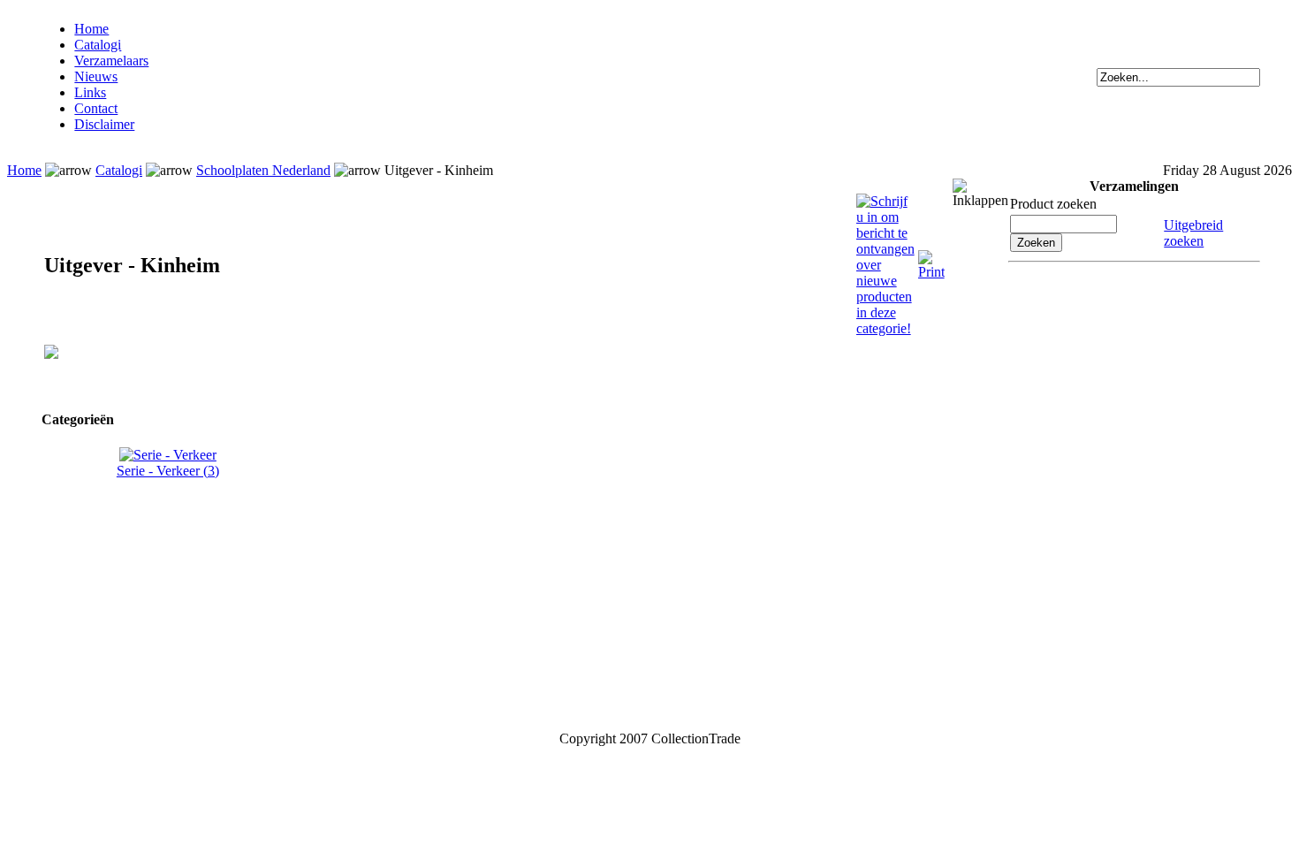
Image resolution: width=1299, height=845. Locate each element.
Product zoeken (1053, 203)
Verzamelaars (111, 60)
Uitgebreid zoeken (1193, 232)
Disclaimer (104, 124)
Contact (96, 108)
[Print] (931, 257)
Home (91, 28)
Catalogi (97, 44)
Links (90, 92)
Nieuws (96, 76)
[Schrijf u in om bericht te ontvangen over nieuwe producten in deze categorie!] (885, 201)
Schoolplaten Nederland (263, 170)
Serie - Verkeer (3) (168, 470)
